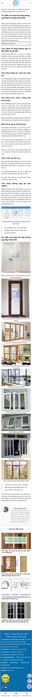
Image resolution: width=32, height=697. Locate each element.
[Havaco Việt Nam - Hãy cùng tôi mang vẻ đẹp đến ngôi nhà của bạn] (16, 3)
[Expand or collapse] (29, 44)
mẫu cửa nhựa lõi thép (12, 487)
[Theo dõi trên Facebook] (3, 687)
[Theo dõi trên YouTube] (6, 687)
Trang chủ (4, 9)
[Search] (30, 3)
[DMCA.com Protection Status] (5, 678)
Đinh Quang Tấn (20, 508)
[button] (2, 3)
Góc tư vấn (12, 9)
